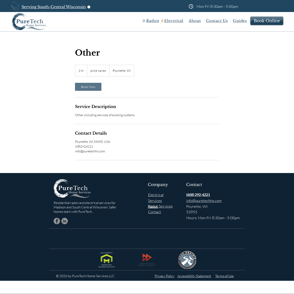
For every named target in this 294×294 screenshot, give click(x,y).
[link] (88, 87)
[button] (154, 21)
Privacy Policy (164, 276)
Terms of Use (224, 276)
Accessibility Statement (194, 276)
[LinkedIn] (64, 221)
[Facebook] (57, 221)
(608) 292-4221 (198, 194)
